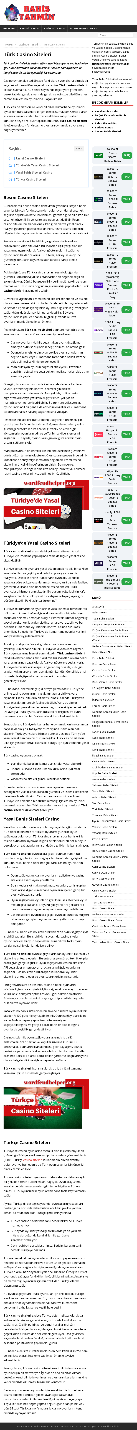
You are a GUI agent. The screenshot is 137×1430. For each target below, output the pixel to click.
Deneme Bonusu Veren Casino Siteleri (110, 858)
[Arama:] (115, 34)
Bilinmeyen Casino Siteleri (107, 845)
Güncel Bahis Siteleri (104, 694)
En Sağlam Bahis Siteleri (106, 688)
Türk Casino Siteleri (103, 896)
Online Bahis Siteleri (103, 761)
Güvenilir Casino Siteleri (105, 884)
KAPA (79, 148)
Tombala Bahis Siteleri (105, 815)
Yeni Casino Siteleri (103, 902)
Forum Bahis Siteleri (103, 706)
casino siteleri (32, 1160)
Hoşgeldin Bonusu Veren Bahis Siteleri (110, 723)
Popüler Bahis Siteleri (104, 773)
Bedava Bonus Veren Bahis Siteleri (112, 646)
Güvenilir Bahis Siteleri (105, 676)
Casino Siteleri (53, 28)
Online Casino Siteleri (104, 890)
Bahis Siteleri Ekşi (102, 652)
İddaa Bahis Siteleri (103, 700)
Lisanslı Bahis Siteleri (104, 743)
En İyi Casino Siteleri (103, 878)
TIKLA (126, 176)
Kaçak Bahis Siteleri (103, 731)
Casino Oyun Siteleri (103, 872)
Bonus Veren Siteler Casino (107, 920)
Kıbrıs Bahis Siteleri (103, 749)
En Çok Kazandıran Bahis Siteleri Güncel (110, 638)
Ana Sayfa (9, 28)
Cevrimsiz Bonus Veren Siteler (109, 926)
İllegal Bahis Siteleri (103, 755)
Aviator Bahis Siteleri (104, 797)
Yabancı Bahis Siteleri (104, 827)
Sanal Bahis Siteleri (103, 791)
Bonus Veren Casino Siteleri (108, 850)
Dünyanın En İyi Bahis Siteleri (108, 624)
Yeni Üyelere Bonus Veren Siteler (111, 942)
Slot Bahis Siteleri (102, 803)
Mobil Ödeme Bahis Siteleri (107, 767)
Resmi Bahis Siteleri (103, 779)
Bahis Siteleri (28, 28)
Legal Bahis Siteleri (103, 737)
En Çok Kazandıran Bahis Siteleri (110, 630)
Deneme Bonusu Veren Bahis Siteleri (109, 713)
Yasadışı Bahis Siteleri (104, 833)
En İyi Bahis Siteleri (103, 658)
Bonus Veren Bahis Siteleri (107, 682)
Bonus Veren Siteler (82, 28)
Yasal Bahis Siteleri (103, 618)
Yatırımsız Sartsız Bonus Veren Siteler (109, 934)
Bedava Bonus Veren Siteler (108, 914)
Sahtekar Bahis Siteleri (105, 785)
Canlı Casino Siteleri (103, 866)
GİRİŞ (127, 155)
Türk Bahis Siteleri (102, 809)
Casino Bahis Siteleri (104, 670)
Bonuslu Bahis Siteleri (104, 664)
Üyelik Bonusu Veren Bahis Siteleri (111, 821)
